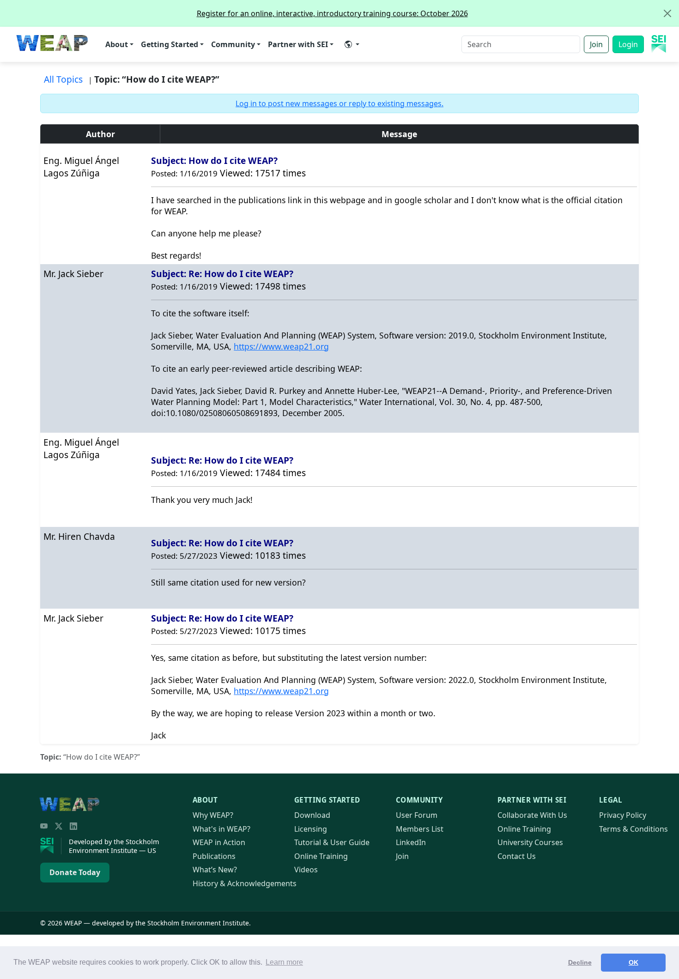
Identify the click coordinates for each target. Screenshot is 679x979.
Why (213, 815)
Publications (214, 856)
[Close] (667, 13)
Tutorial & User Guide (332, 842)
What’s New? (215, 869)
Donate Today (74, 872)
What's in (221, 829)
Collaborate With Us (532, 815)
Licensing (310, 829)
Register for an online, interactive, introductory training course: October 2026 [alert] (332, 13)
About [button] (116, 44)
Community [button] (233, 44)
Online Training (321, 856)
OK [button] (633, 962)
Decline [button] (580, 962)
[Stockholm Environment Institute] (50, 846)
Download (312, 815)
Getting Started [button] (169, 44)
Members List (419, 829)
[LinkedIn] (73, 826)
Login (628, 44)
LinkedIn (411, 842)
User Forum (416, 815)
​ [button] (352, 44)
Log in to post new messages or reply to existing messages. (339, 103)
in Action (219, 842)
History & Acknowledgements (245, 883)
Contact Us (516, 856)
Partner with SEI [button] (298, 44)
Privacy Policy (622, 815)
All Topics (63, 79)
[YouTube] (44, 826)
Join (596, 44)
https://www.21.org (281, 346)
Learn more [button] (284, 962)
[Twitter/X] (58, 826)
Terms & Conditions (633, 829)
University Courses (530, 842)
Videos (306, 869)
